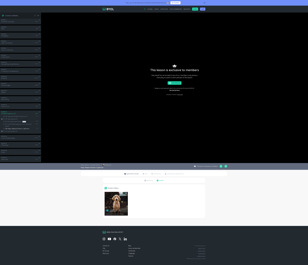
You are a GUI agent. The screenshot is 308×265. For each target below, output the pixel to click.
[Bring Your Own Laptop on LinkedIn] (125, 239)
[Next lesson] (225, 166)
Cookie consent (201, 256)
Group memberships (134, 248)
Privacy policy (201, 251)
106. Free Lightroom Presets (15, 121)
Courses (150, 9)
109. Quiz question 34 (11, 131)
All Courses (106, 251)
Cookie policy (201, 253)
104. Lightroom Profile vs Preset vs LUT (16, 116)
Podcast (130, 256)
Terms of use (201, 248)
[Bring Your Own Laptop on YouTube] (109, 239)
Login (195, 9)
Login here (180, 94)
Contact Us (106, 246)
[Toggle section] (39, 20)
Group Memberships (176, 9)
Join (202, 9)
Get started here (174, 90)
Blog (129, 246)
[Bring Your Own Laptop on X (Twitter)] (120, 239)
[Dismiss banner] (204, 3)
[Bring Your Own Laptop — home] (108, 9)
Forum (156, 9)
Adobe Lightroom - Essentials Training (90, 165)
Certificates (164, 9)
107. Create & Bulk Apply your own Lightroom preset (18, 125)
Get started (175, 3)
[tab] (131, 174)
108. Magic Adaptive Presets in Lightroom (17, 128)
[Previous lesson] (221, 166)
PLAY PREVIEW (176, 83)
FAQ (104, 248)
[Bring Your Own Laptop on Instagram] (104, 239)
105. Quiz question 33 (11, 119)
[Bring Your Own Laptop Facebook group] (115, 239)
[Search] (144, 9)
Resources (187, 9)
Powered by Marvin (200, 246)
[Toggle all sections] (35, 15)
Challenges (131, 253)
